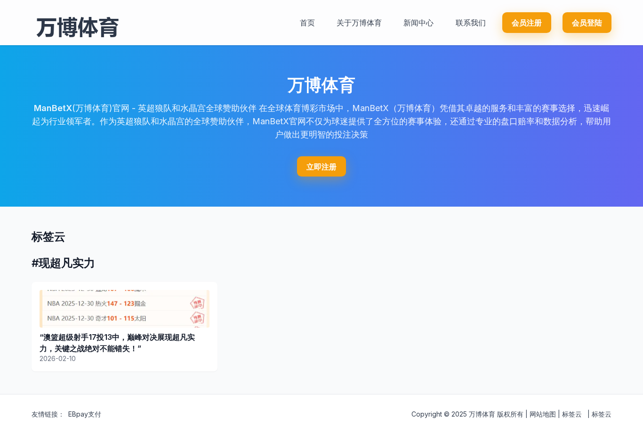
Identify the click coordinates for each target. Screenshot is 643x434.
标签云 (572, 414)
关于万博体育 (359, 22)
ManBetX (53, 108)
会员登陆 (587, 22)
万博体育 (482, 414)
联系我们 (471, 22)
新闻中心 (418, 22)
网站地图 (543, 414)
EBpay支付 (84, 414)
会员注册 (527, 22)
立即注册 (321, 166)
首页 (307, 22)
